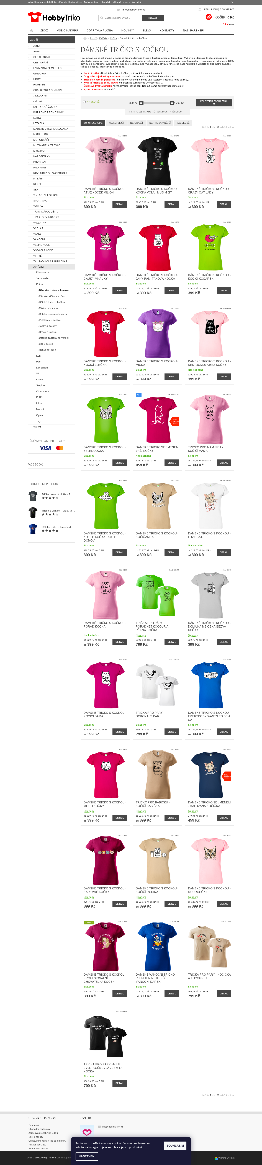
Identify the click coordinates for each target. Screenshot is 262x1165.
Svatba (38, 206)
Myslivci (39, 150)
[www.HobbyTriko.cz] (54, 17)
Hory (37, 79)
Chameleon (43, 391)
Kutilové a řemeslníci (49, 112)
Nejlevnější (116, 123)
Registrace (227, 9)
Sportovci (40, 200)
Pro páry (40, 167)
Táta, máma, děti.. (45, 211)
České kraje (42, 57)
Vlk (38, 373)
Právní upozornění (38, 1148)
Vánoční (39, 239)
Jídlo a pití (40, 95)
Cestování (40, 62)
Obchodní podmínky (39, 1129)
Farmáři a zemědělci (47, 68)
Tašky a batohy (48, 325)
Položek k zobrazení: (213, 102)
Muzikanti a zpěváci (47, 145)
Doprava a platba (99, 30)
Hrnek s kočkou (48, 331)
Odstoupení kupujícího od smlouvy (47, 1140)
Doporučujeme (92, 123)
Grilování (40, 73)
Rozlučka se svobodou (50, 173)
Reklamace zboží (38, 1144)
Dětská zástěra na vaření (54, 337)
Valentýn (40, 222)
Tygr (38, 421)
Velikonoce (41, 244)
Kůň (38, 355)
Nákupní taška (47, 349)
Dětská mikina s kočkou (53, 314)
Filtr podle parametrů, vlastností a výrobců (155, 112)
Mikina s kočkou (48, 308)
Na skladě (93, 102)
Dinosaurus (43, 272)
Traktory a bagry (46, 217)
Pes (38, 361)
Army (37, 51)
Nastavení (87, 1156)
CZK (225, 24)
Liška (39, 403)
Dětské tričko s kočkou (52, 302)
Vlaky (37, 233)
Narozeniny (41, 156)
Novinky (127, 30)
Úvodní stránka (32, 30)
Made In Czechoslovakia (50, 128)
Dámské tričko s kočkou (54, 290)
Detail (119, 204)
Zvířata (38, 266)
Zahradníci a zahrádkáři (50, 261)
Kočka (39, 284)
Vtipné (38, 255)
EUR (231, 24)
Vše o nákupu (67, 30)
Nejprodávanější (160, 123)
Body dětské (46, 343)
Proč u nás (34, 1125)
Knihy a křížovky (45, 106)
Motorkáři (41, 139)
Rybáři (38, 178)
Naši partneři (193, 30)
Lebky (37, 117)
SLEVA (147, 30)
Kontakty (167, 30)
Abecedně (183, 123)
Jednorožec (43, 278)
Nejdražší (136, 123)
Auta (36, 46)
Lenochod (42, 367)
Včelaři (38, 228)
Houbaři (39, 84)
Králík (39, 397)
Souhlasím (175, 1145)
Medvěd (41, 409)
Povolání (40, 162)
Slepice (40, 385)
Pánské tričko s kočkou (52, 296)
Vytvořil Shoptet (226, 1158)
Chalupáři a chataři (47, 90)
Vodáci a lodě (43, 250)
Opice (39, 415)
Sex (35, 189)
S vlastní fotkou (45, 195)
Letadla (39, 123)
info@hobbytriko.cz (112, 1126)
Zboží (44, 30)
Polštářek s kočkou (50, 320)
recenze (98, 89)
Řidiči (37, 184)
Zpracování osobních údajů (43, 1133)
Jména (37, 101)
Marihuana (41, 134)
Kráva (39, 379)
